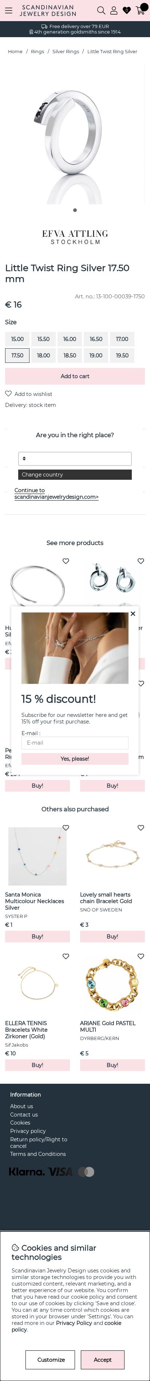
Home (15, 51)
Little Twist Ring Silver (112, 51)
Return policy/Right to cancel (38, 1142)
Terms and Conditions (38, 1154)
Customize (51, 1360)
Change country (42, 474)
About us (21, 1106)
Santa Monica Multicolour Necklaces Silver (34, 901)
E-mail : (30, 733)
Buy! (37, 785)
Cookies (20, 1122)
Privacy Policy (74, 1323)
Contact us (24, 1114)
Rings (37, 51)
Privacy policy (28, 1131)
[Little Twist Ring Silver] (75, 210)
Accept (103, 1360)
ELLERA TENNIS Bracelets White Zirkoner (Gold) (26, 1030)
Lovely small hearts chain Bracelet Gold (106, 898)
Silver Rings (65, 51)
